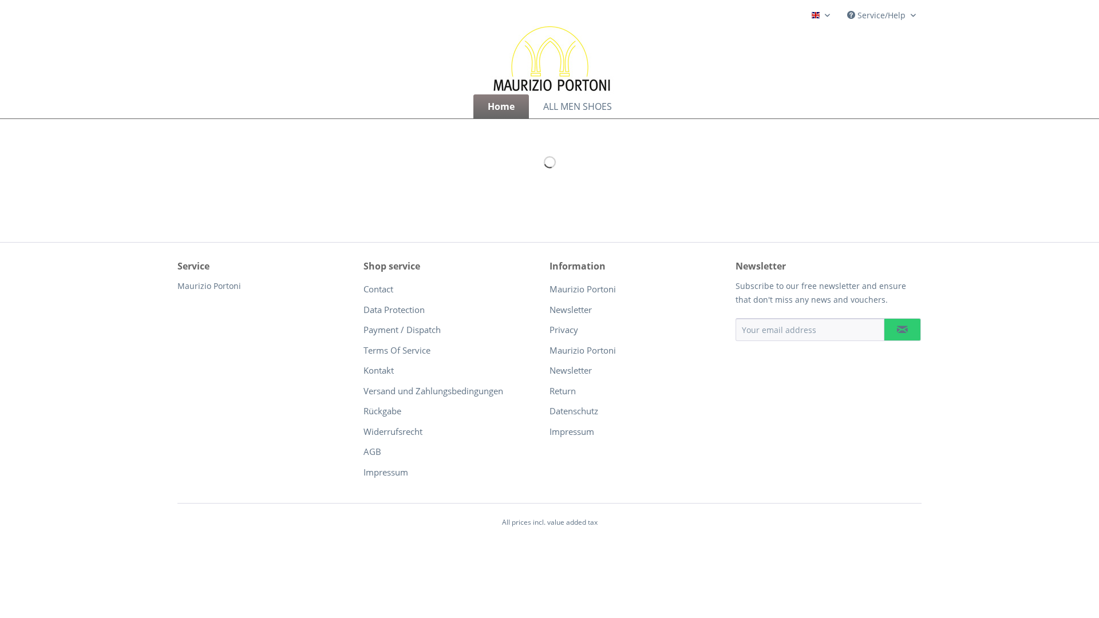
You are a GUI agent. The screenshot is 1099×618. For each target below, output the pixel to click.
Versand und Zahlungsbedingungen (433, 391)
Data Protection (394, 309)
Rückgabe (382, 411)
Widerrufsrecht (392, 431)
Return (563, 391)
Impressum (385, 472)
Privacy (564, 329)
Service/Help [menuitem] (881, 15)
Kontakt (378, 370)
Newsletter (571, 309)
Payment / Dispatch (402, 329)
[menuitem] (501, 106)
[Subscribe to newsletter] (902, 329)
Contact (378, 289)
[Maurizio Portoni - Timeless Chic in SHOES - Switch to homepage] (552, 60)
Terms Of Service (396, 350)
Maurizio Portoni (583, 289)
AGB (372, 451)
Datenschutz (574, 411)
